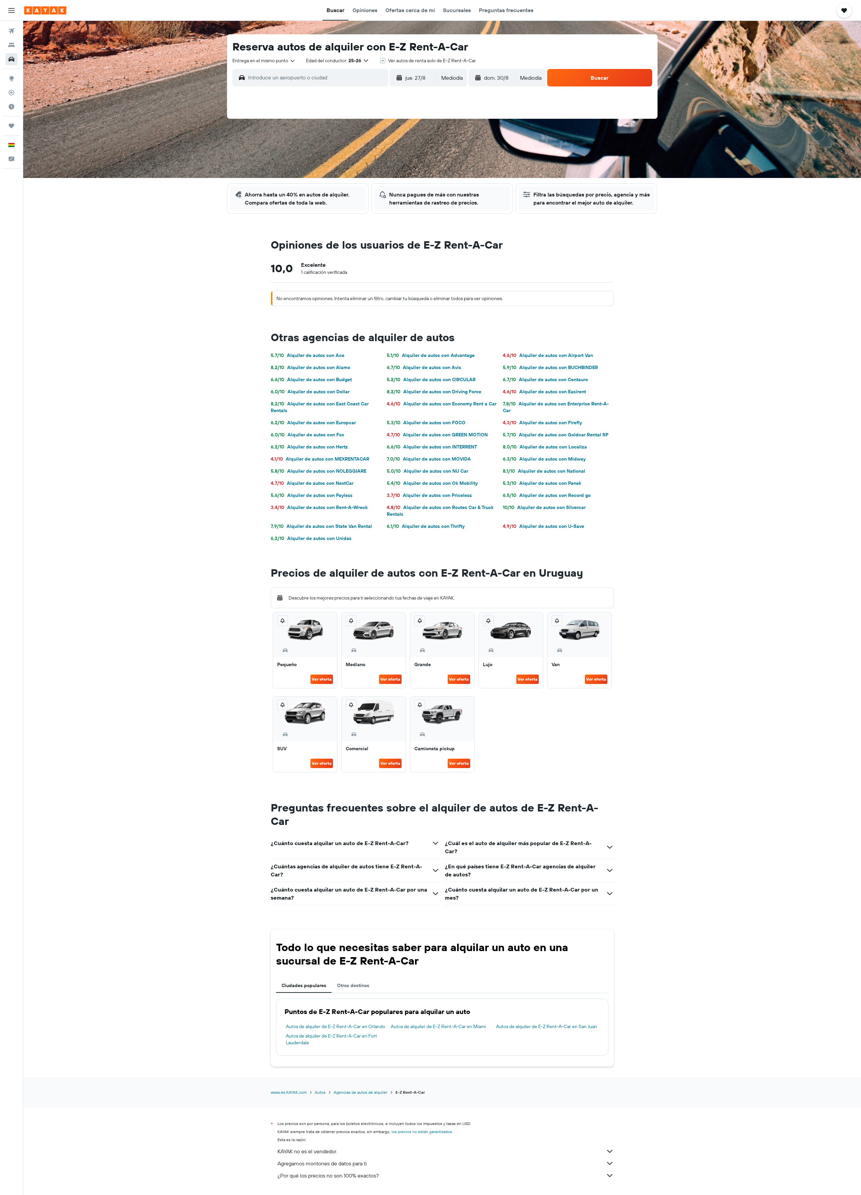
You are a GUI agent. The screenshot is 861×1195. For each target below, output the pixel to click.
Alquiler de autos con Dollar (310, 392)
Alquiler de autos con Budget (311, 379)
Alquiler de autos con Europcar (313, 423)
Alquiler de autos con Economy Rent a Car (441, 404)
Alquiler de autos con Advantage (431, 355)
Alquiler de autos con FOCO (426, 423)
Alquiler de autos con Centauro (545, 379)
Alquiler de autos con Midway (544, 459)
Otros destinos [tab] (353, 985)
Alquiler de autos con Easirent (544, 392)
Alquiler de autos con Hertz (309, 447)
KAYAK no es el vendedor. (307, 1151)
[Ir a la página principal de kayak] (45, 10)
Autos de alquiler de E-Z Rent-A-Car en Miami (438, 1026)
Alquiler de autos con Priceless (429, 495)
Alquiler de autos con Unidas (311, 538)
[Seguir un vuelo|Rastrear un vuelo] (11, 92)
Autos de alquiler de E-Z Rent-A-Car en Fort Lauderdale (331, 1039)
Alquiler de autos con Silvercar (544, 507)
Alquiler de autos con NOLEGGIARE (318, 471)
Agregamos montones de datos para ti (322, 1163)
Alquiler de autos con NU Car (427, 471)
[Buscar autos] (11, 59)
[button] (11, 10)
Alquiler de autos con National (544, 471)
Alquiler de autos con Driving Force (434, 392)
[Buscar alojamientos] (11, 45)
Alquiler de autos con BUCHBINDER (550, 367)
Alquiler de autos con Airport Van (548, 355)
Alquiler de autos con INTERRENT (432, 447)
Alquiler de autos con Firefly (542, 423)
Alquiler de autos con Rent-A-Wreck (319, 507)
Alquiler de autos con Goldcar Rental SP (555, 435)
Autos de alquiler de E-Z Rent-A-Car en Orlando (335, 1026)
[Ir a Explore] (11, 78)
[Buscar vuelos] (11, 31)
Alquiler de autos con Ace (307, 355)
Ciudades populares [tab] (304, 985)
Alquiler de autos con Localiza (545, 447)
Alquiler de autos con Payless (311, 495)
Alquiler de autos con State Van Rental (321, 526)
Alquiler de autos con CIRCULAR (431, 379)
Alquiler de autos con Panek (542, 483)
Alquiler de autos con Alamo (310, 367)
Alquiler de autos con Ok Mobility (432, 483)
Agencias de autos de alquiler (360, 1092)
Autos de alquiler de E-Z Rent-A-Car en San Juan (546, 1026)
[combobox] (264, 60)
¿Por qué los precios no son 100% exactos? (328, 1175)
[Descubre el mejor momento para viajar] (11, 106)
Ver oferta (322, 679)
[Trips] (11, 126)
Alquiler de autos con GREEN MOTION (437, 435)
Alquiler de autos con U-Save (543, 526)
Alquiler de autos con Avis (424, 367)
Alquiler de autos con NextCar (312, 483)
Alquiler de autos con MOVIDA (429, 459)
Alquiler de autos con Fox (307, 435)
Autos (320, 1092)
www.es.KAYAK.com (289, 1092)
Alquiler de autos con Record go (547, 495)
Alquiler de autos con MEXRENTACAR (320, 459)
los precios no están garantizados (421, 1131)
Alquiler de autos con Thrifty (425, 526)
